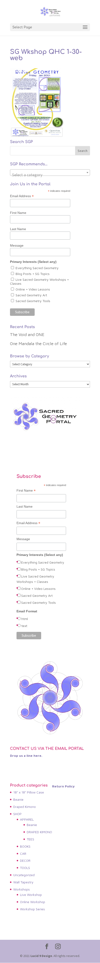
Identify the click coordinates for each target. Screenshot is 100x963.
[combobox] (50, 172)
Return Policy (63, 786)
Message (16, 245)
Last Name (18, 229)
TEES (30, 839)
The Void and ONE (27, 334)
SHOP (17, 814)
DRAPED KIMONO (39, 832)
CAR (23, 853)
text (24, 626)
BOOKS (25, 846)
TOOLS (25, 868)
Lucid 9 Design (41, 956)
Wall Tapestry (23, 882)
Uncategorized (24, 875)
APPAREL (27, 819)
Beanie (18, 799)
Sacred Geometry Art (31, 295)
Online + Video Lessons (33, 289)
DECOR (25, 860)
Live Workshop (31, 895)
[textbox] (50, 175)
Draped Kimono (24, 807)
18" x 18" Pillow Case (28, 792)
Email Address (22, 196)
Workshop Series (32, 909)
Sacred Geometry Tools (33, 301)
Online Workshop (32, 902)
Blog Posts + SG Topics (33, 274)
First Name (18, 213)
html (24, 619)
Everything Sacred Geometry (37, 268)
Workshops (21, 889)
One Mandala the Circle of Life (38, 343)
